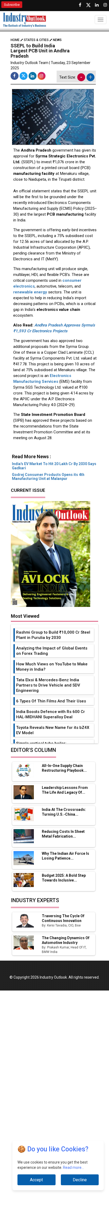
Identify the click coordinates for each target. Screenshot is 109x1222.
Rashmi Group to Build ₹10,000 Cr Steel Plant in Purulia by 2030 (53, 635)
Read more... (73, 1167)
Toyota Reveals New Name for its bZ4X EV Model (52, 730)
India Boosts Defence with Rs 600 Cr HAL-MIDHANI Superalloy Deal (50, 714)
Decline (80, 1179)
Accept (36, 1179)
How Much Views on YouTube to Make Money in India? (52, 667)
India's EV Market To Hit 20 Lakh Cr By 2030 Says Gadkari (54, 466)
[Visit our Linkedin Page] (96, 5)
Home (15, 40)
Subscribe (12, 5)
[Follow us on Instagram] (105, 5)
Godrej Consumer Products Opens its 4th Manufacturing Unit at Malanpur (48, 477)
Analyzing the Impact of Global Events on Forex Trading (51, 651)
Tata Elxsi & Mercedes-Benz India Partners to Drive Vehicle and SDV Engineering (48, 685)
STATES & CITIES (36, 40)
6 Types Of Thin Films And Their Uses (51, 701)
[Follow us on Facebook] (80, 5)
